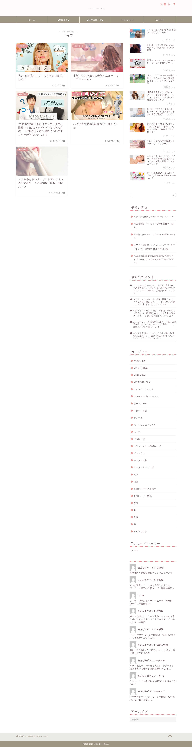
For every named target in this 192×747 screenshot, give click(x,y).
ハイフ (137, 432)
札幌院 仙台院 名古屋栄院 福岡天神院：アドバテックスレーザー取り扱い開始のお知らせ (154, 259)
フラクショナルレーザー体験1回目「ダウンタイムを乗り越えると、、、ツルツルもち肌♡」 (154, 302)
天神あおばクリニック (151, 304)
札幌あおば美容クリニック (160, 291)
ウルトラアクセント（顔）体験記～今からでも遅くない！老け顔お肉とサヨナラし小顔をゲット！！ (154, 313)
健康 (136, 474)
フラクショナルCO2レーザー (148, 446)
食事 (136, 517)
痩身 (136, 503)
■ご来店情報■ (141, 368)
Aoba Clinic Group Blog (96, 8)
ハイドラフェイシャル (145, 425)
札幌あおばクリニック (143, 327)
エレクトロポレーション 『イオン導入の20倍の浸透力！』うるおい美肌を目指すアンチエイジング (154, 288)
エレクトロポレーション (146, 396)
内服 (136, 481)
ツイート (134, 550)
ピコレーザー (140, 439)
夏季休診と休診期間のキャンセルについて (154, 217)
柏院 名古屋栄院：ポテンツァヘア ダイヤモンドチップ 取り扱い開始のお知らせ (154, 247)
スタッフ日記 (140, 410)
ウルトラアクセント (144, 389)
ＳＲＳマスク (140, 531)
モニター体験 (140, 460)
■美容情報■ (63, 20)
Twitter (160, 20)
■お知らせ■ (139, 361)
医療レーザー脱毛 (143, 496)
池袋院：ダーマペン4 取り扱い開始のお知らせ (155, 236)
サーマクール (140, 403)
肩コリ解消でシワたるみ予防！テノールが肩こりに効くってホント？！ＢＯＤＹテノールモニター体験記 (152, 619)
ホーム (31, 20)
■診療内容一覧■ (95, 20)
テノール (138, 417)
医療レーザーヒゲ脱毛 (145, 489)
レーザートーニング (145, 467)
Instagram (127, 20)
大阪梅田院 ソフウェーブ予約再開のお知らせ (154, 226)
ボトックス (139, 453)
